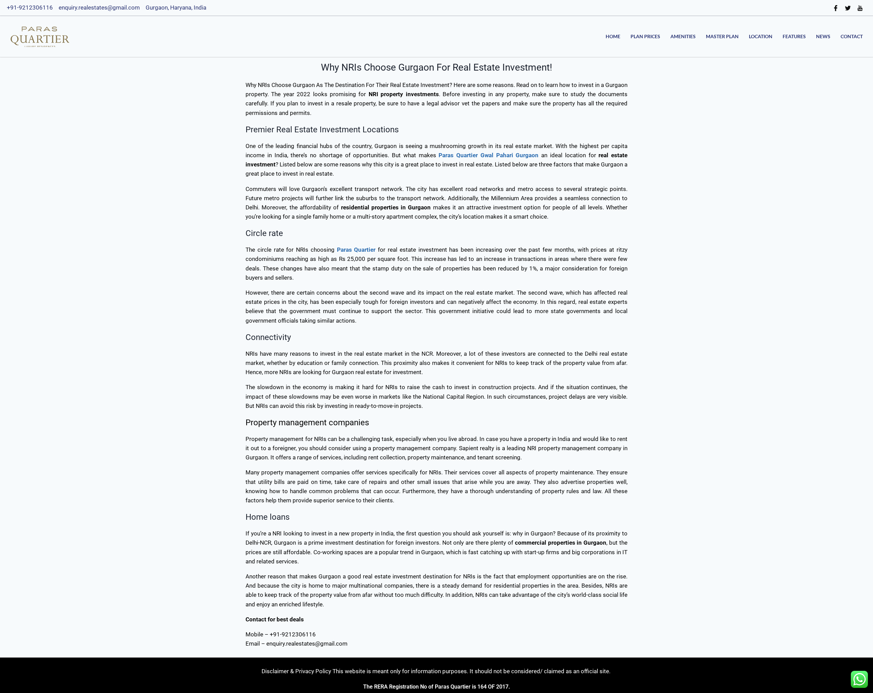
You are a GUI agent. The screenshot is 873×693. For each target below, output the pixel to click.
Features (794, 36)
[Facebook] (836, 8)
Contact (852, 36)
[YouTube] (860, 8)
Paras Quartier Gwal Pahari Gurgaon (488, 155)
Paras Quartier (356, 249)
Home (613, 36)
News (823, 36)
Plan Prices (645, 36)
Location (760, 36)
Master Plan (722, 36)
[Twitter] (848, 8)
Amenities (683, 36)
